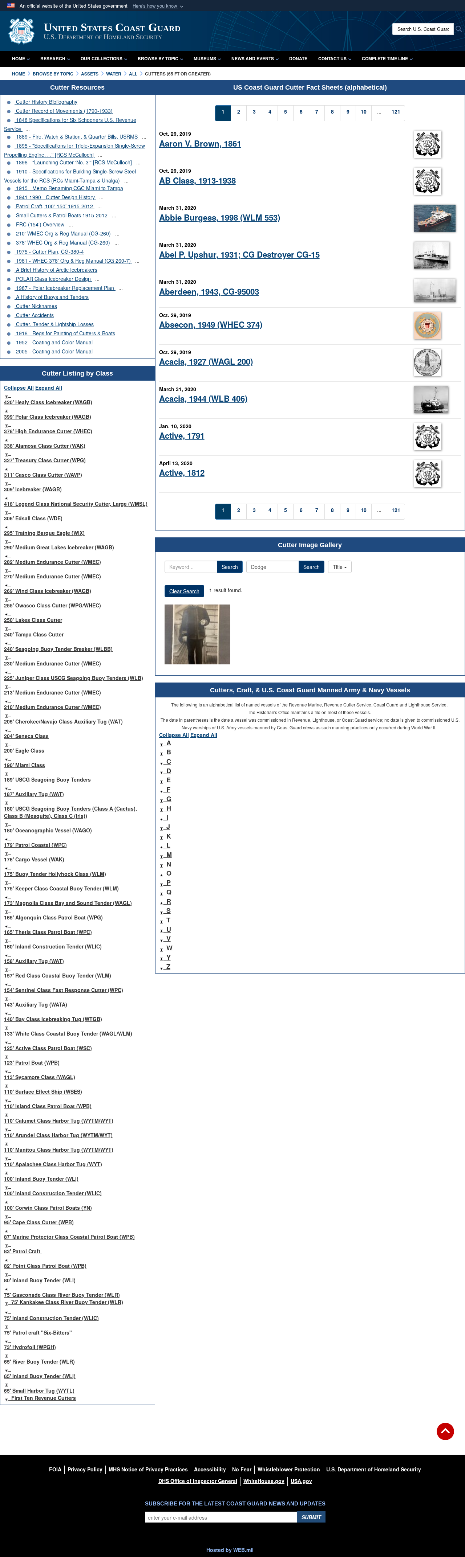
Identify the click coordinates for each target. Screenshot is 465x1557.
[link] (6, 394)
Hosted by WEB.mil (230, 1549)
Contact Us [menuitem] (332, 58)
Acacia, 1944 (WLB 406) (203, 398)
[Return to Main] (445, 1435)
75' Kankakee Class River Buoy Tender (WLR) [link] (67, 1302)
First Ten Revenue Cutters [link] (43, 1397)
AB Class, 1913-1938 (197, 180)
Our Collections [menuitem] (101, 58)
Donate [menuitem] (298, 58)
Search (230, 566)
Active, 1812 (182, 472)
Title (338, 566)
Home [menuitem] (18, 58)
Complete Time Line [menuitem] (385, 58)
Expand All (48, 387)
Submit (311, 1517)
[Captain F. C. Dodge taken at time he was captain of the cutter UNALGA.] (198, 634)
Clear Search (184, 591)
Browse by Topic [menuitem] (158, 58)
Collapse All (19, 387)
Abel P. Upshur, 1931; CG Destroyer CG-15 (239, 254)
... (27, 128)
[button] (159, 6)
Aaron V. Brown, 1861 (200, 143)
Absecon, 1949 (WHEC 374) (210, 324)
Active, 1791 (182, 435)
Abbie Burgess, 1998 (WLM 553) (219, 217)
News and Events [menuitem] (252, 58)
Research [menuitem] (52, 58)
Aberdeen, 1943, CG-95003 (209, 291)
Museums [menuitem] (205, 58)
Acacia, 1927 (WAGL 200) (206, 361)
